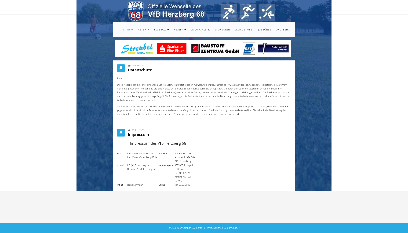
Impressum (138, 65)
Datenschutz (140, 69)
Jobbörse (264, 29)
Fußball (160, 29)
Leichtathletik (200, 29)
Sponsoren (222, 29)
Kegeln (178, 29)
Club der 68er (244, 29)
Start (126, 29)
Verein (142, 29)
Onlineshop (284, 29)
